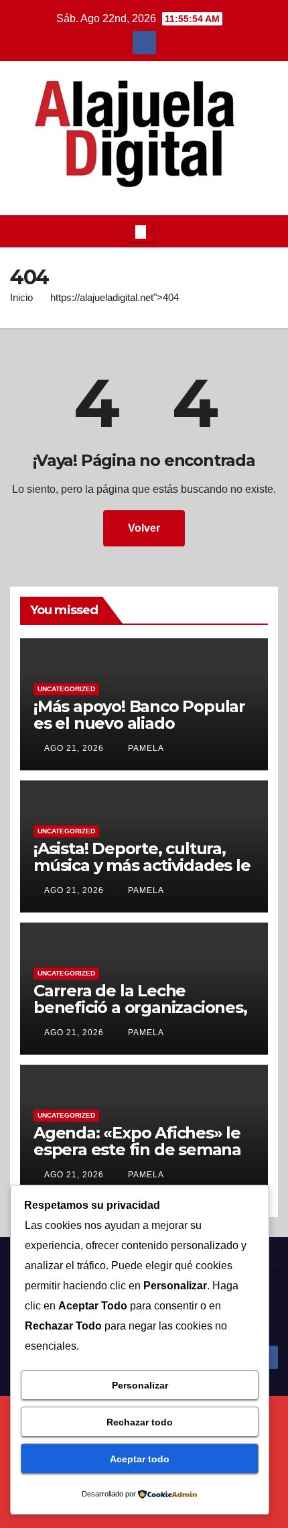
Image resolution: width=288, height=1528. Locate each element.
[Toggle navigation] (141, 231)
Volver (144, 528)
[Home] (21, 231)
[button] (264, 231)
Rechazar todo (139, 1422)
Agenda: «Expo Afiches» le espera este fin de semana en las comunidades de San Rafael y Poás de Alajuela (140, 1158)
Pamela (144, 748)
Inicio (21, 297)
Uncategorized (66, 689)
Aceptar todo (139, 1459)
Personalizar (140, 1385)
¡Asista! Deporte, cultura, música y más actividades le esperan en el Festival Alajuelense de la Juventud (141, 873)
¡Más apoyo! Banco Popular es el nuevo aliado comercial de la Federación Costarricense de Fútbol (139, 731)
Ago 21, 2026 (74, 748)
